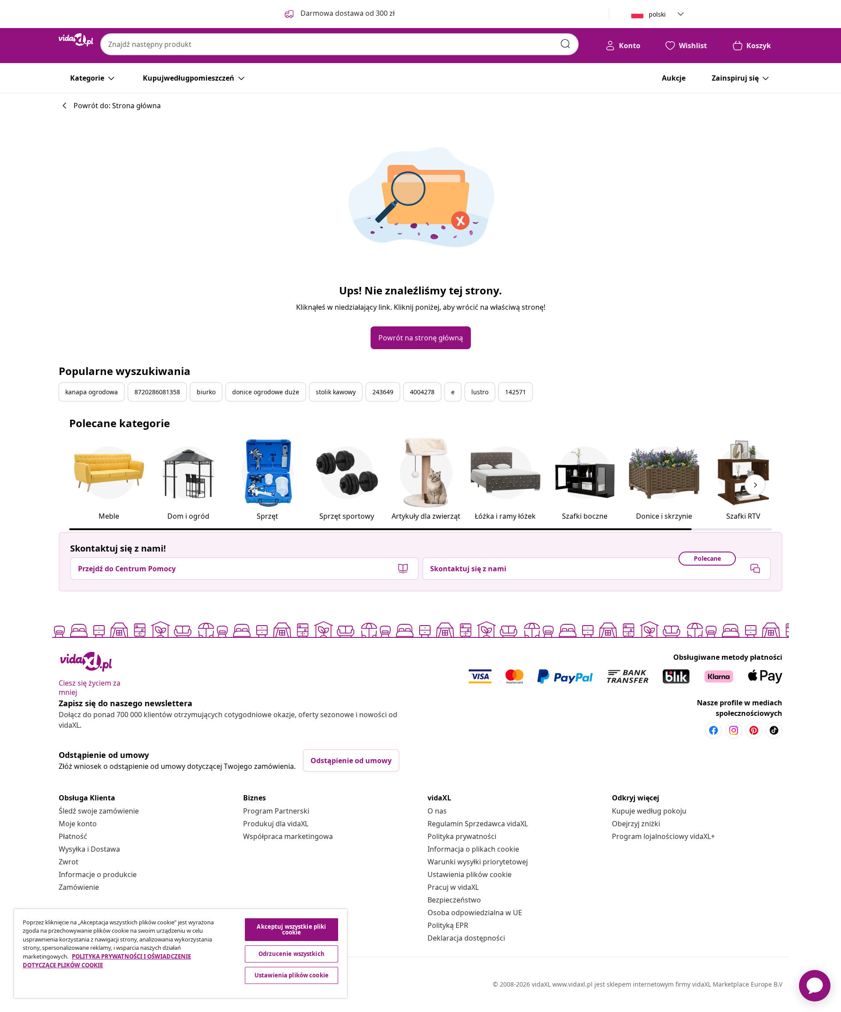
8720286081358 (157, 392)
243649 (382, 392)
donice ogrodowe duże (265, 392)
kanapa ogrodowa (91, 392)
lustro (479, 392)
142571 (515, 392)
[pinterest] (753, 730)
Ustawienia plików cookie (470, 874)
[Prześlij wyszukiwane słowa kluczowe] (565, 44)
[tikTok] (774, 730)
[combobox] (339, 44)
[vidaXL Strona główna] (76, 39)
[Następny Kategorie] (755, 484)
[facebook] (713, 730)
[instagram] (733, 730)
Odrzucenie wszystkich (291, 954)
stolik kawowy (336, 392)
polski (657, 14)
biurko (206, 392)
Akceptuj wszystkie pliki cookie (291, 929)
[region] (180, 953)
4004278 (422, 392)
